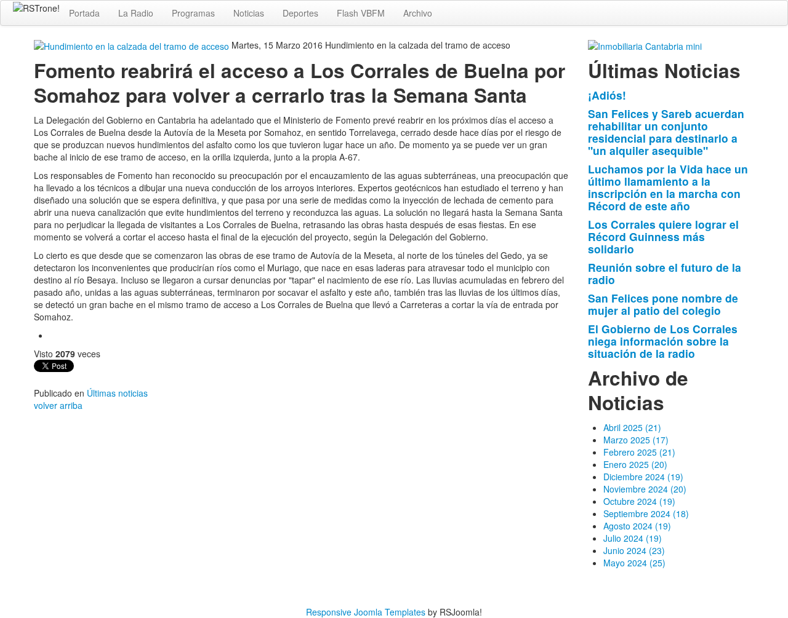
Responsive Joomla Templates (365, 612)
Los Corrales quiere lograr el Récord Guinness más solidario (663, 236)
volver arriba (58, 405)
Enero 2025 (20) (635, 464)
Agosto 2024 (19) (637, 526)
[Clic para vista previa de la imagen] (132, 45)
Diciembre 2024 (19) (643, 476)
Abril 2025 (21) (632, 427)
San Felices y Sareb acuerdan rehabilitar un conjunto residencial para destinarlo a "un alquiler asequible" (666, 132)
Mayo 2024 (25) (634, 563)
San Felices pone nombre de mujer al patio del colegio (663, 304)
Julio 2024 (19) (632, 538)
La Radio (135, 13)
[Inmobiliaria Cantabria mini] (645, 45)
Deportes (300, 13)
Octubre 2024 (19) (639, 501)
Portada (84, 13)
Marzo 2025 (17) (636, 440)
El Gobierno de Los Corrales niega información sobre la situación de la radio (663, 341)
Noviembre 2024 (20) (644, 489)
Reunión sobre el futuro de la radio (664, 273)
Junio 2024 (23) (634, 550)
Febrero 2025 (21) (639, 452)
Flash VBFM (361, 13)
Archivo (417, 13)
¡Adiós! (607, 95)
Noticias (248, 13)
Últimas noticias (117, 393)
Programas (193, 13)
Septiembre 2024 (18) (646, 513)
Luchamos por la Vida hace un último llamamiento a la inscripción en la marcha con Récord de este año (668, 187)
